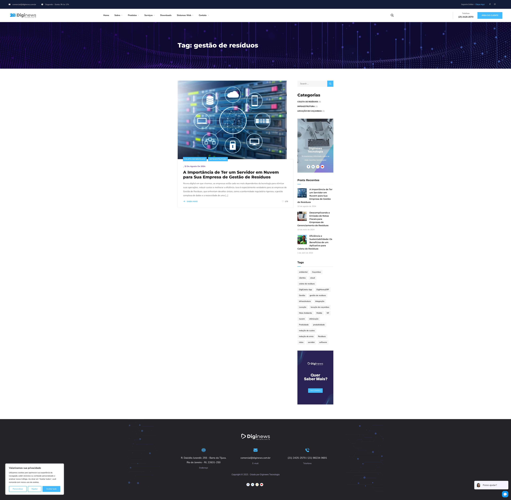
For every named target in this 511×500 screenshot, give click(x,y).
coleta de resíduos (307, 283)
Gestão (302, 295)
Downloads (166, 15)
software (323, 342)
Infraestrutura (217, 159)
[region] (34, 479)
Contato (203, 15)
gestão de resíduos (318, 295)
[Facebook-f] (490, 4)
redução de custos (307, 330)
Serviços (148, 15)
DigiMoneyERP (322, 289)
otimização (313, 319)
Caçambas (316, 272)
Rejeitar (35, 489)
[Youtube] (261, 484)
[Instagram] (495, 4)
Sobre (117, 15)
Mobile (319, 313)
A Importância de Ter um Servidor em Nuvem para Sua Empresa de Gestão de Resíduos (231, 174)
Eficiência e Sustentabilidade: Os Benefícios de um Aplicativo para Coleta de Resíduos (314, 242)
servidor (311, 342)
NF (328, 313)
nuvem (302, 319)
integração (319, 301)
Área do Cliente (490, 15)
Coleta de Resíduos (194, 159)
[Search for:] (315, 83)
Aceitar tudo (51, 489)
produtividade (319, 324)
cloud (312, 278)
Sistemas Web (184, 15)
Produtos (132, 15)
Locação (302, 307)
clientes (302, 278)
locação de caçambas (320, 307)
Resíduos (322, 336)
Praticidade (304, 324)
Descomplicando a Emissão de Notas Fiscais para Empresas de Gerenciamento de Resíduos (313, 219)
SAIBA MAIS (192, 201)
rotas (301, 342)
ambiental (303, 272)
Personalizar (18, 489)
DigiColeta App (305, 289)
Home (106, 15)
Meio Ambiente (305, 313)
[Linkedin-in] (252, 484)
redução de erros (306, 336)
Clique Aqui (480, 4)
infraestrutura (305, 301)
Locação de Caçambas (309, 111)
